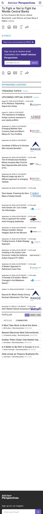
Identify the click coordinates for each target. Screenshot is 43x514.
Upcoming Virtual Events (17, 97)
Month (33, 315)
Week (27, 315)
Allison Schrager (9, 349)
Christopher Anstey (10, 335)
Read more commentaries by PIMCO (17, 42)
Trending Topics (12, 91)
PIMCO (4, 21)
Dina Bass (7, 342)
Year (38, 315)
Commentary (22, 320)
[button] (3, 27)
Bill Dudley (7, 328)
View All (25, 91)
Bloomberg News (18, 328)
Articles (8, 320)
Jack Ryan (7, 357)
